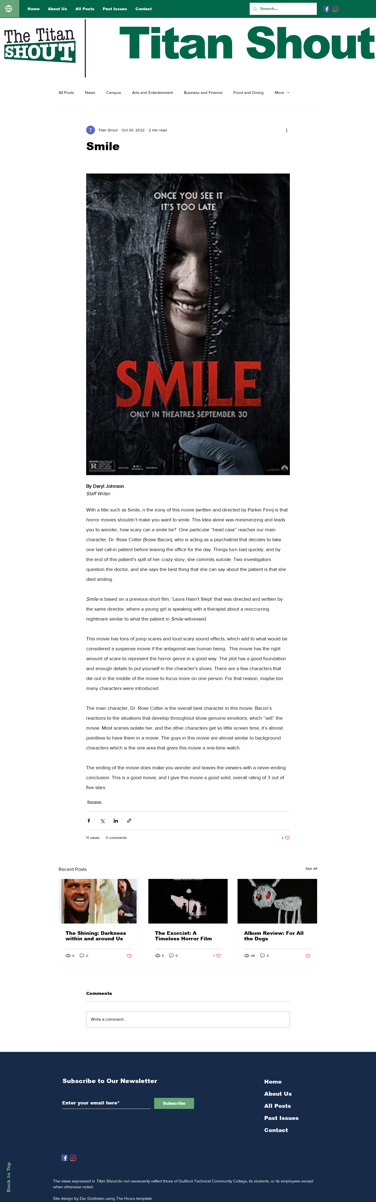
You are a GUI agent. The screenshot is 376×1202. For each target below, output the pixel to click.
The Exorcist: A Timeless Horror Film (183, 935)
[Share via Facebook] (88, 820)
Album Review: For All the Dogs (274, 935)
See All (311, 868)
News (90, 92)
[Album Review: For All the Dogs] (277, 901)
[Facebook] (326, 9)
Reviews (94, 802)
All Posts (66, 92)
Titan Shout (246, 43)
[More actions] (286, 130)
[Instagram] (336, 9)
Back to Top (8, 1177)
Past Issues (281, 1118)
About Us (278, 1094)
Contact (276, 1130)
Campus (113, 92)
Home (273, 1082)
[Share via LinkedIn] (115, 820)
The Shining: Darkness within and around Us (96, 935)
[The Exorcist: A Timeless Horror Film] (188, 901)
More (279, 92)
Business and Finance (203, 92)
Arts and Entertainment (152, 92)
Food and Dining (248, 92)
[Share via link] (129, 820)
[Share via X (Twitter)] (102, 820)
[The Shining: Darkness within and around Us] (98, 901)
